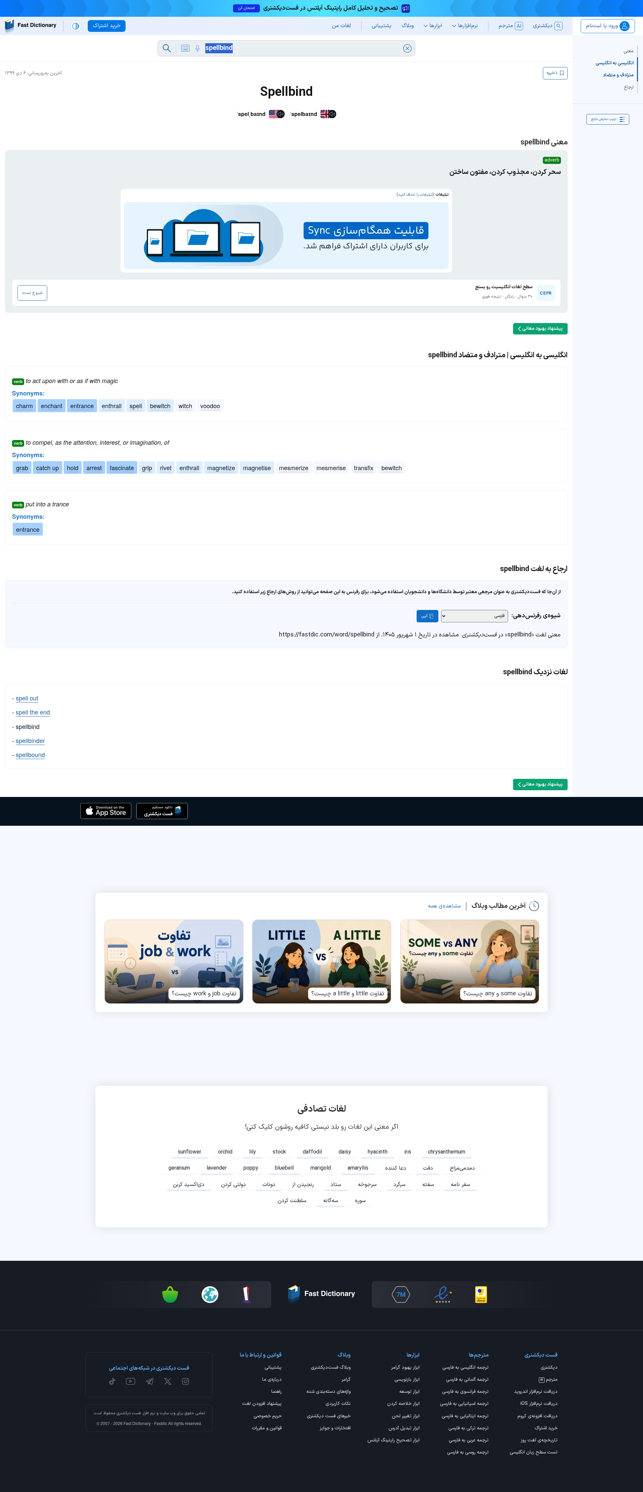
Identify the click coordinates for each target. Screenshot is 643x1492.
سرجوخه (367, 1185)
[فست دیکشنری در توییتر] (167, 1381)
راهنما (276, 1392)
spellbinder (30, 740)
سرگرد (400, 1185)
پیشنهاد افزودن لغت (262, 1404)
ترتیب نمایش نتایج (603, 119)
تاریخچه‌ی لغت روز (539, 1441)
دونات (269, 1185)
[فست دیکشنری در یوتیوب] (130, 1381)
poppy (250, 1168)
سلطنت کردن (292, 1201)
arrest (94, 467)
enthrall (112, 405)
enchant (51, 405)
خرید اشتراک (546, 1429)
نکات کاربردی (338, 1404)
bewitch (160, 405)
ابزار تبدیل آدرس (404, 1429)
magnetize (221, 467)
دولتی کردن (233, 1185)
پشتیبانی (273, 1368)
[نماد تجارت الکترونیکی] (443, 1294)
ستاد (336, 1185)
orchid (225, 1152)
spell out (27, 697)
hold (72, 467)
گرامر (346, 1380)
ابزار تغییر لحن (406, 1417)
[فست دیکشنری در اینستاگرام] (185, 1381)
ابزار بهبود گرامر (405, 1368)
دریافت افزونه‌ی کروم (537, 1417)
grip (147, 467)
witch (185, 405)
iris (407, 1152)
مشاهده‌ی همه (444, 906)
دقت (428, 1168)
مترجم (549, 1380)
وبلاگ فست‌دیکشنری (331, 1368)
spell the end (33, 711)
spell (136, 405)
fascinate (122, 467)
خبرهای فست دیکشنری (329, 1417)
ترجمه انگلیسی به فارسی (465, 1368)
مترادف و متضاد (618, 75)
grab (22, 467)
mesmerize (293, 467)
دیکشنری (549, 1368)
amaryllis (358, 1168)
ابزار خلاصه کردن (403, 1404)
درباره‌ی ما (272, 1380)
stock (279, 1152)
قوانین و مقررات (267, 1429)
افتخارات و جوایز (335, 1429)
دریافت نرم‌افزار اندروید (536, 1392)
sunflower (189, 1152)
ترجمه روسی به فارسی (468, 1453)
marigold (320, 1168)
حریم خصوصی (268, 1417)
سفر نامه (460, 1185)
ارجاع (629, 87)
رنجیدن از (303, 1185)
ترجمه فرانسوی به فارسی (465, 1392)
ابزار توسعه (409, 1392)
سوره (360, 1201)
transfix (363, 467)
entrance (82, 405)
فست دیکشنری (129, 1413)
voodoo (210, 405)
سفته (428, 1185)
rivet (165, 467)
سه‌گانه (330, 1201)
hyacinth (377, 1152)
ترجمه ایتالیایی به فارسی (465, 1417)
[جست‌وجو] (167, 48)
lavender (217, 1168)
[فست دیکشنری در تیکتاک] (112, 1381)
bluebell (284, 1168)
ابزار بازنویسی (407, 1380)
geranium (179, 1168)
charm (24, 405)
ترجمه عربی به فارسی (469, 1441)
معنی (629, 51)
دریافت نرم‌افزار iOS (539, 1404)
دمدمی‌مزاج (462, 1168)
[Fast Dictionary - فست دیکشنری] (30, 26)
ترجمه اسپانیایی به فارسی (464, 1404)
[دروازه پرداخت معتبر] (481, 1294)
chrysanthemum (446, 1152)
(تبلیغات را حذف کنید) (415, 195)
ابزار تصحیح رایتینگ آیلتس (393, 1441)
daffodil (312, 1152)
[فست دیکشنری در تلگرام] (150, 1381)
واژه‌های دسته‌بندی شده (328, 1392)
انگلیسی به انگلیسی (614, 63)
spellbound (30, 754)
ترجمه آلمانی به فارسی (467, 1380)
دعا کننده (395, 1168)
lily (252, 1152)
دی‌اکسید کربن (188, 1185)
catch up (47, 467)
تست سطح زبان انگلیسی (534, 1453)
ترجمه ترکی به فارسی (468, 1429)
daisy (345, 1152)
